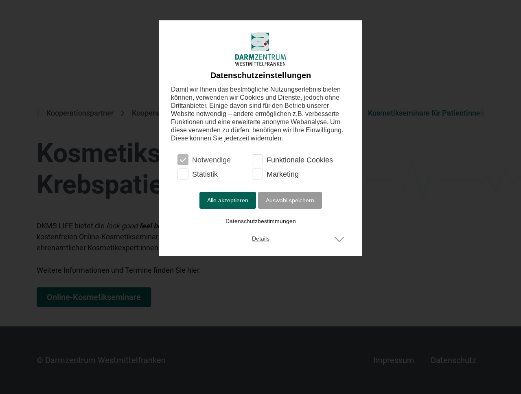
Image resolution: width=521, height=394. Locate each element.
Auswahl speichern (290, 200)
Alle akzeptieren (227, 200)
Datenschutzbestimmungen (260, 221)
